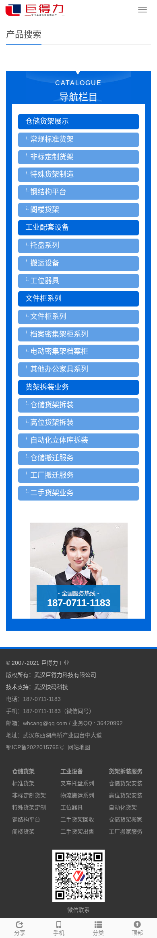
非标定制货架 (29, 795)
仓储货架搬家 (126, 819)
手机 (58, 933)
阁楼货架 (23, 831)
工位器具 (71, 807)
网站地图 (79, 747)
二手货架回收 (77, 819)
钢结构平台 (26, 819)
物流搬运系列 (77, 795)
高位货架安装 (126, 795)
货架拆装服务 (126, 771)
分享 (19, 933)
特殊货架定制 (29, 807)
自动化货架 (123, 807)
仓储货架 (23, 771)
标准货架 (23, 783)
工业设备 (71, 771)
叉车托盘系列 (77, 783)
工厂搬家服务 (126, 831)
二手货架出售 (77, 831)
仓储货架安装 (126, 783)
